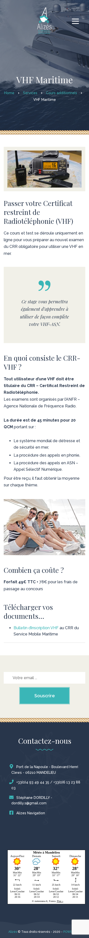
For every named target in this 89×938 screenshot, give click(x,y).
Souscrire (44, 695)
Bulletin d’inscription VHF (36, 627)
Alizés (12, 932)
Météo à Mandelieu (46, 852)
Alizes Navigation (30, 813)
